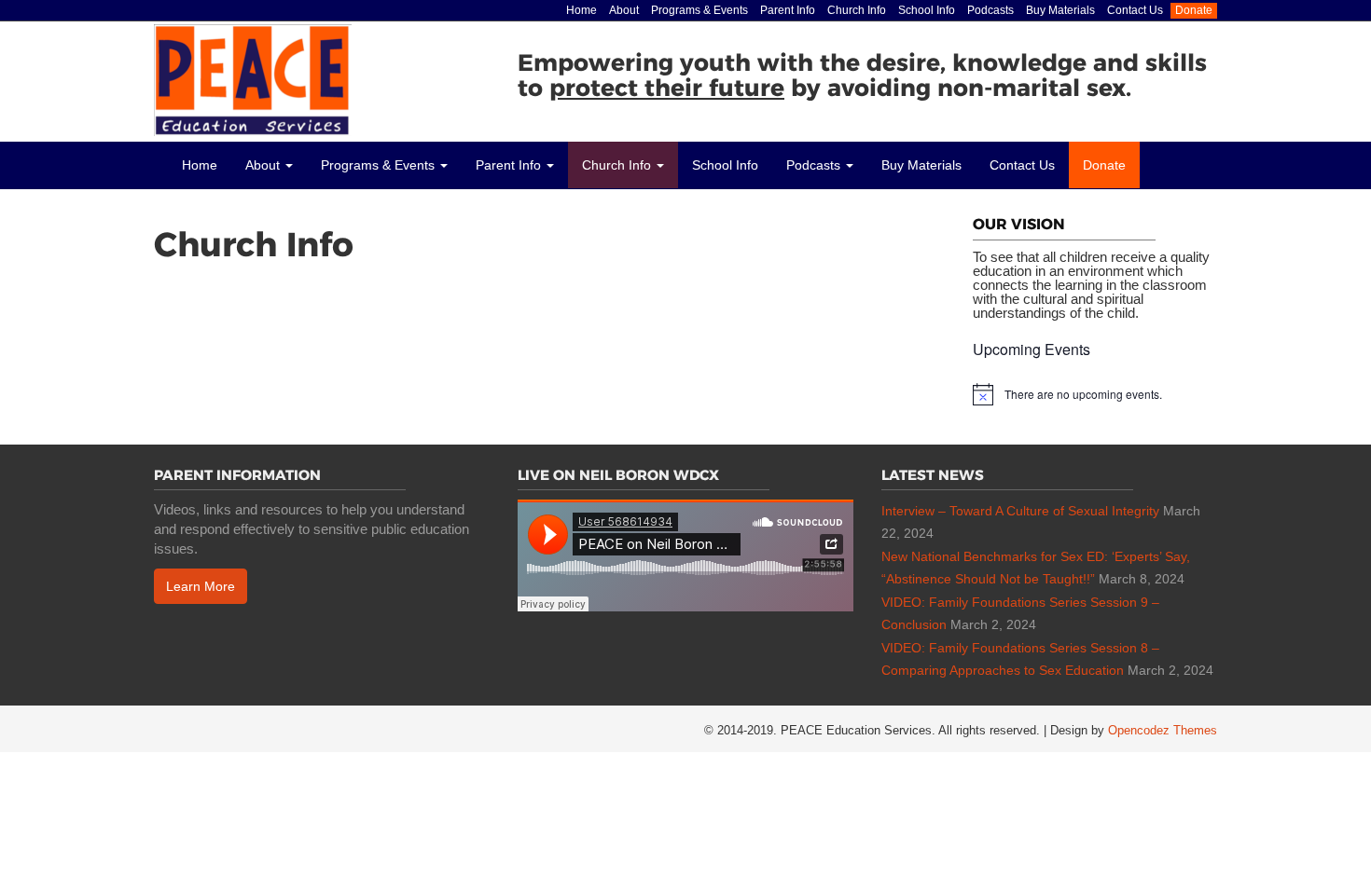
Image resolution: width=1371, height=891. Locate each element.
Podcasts (990, 10)
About (624, 10)
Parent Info (787, 10)
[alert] (1095, 394)
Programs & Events (699, 10)
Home (581, 10)
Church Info (856, 10)
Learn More (200, 586)
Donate (1193, 10)
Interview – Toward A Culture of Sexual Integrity (1020, 510)
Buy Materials (1060, 10)
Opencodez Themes (1162, 730)
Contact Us (1135, 10)
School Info (926, 10)
